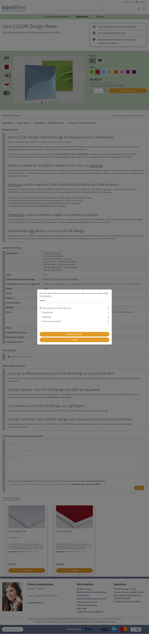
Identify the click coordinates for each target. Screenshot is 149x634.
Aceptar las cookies (74, 334)
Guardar (74, 340)
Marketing (46, 317)
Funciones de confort (51, 321)
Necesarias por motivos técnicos (56, 308)
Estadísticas (47, 312)
